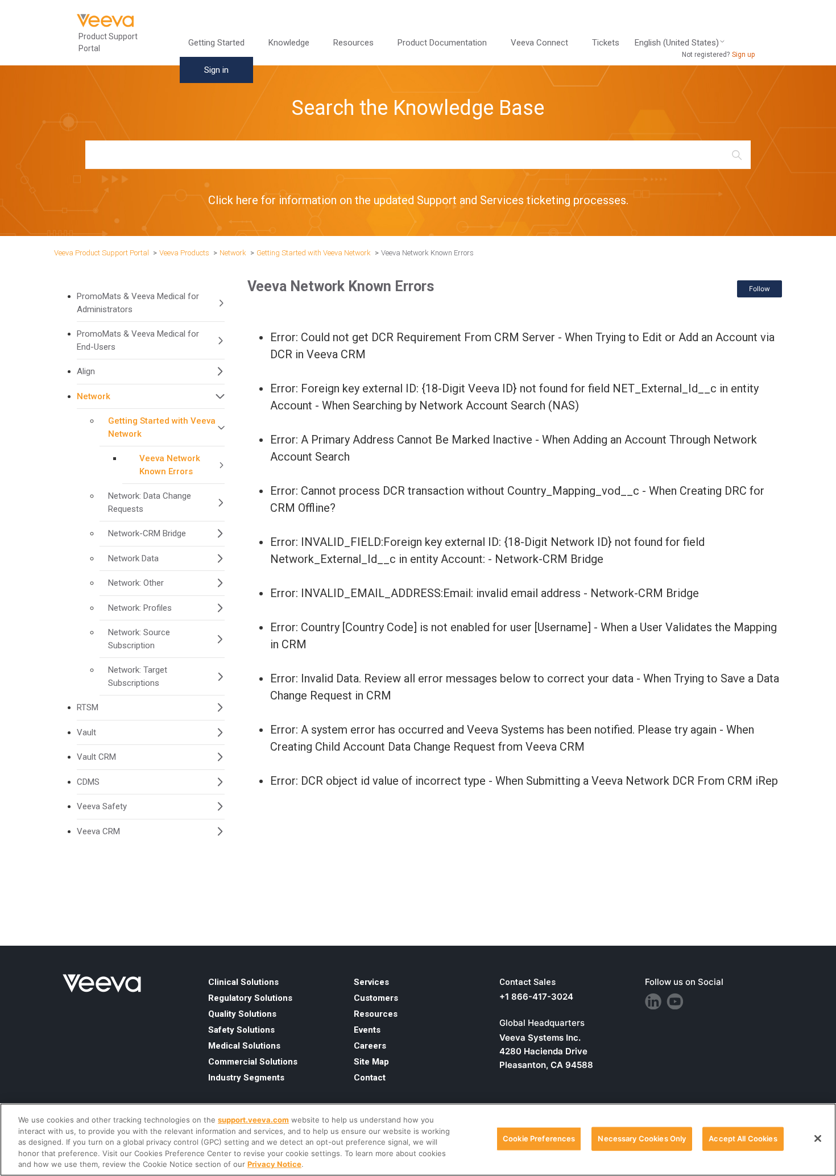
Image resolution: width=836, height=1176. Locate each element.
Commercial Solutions (252, 1062)
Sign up (743, 55)
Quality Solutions (242, 1014)
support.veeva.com (253, 1119)
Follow (759, 288)
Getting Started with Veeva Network (313, 253)
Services (371, 982)
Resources (376, 1014)
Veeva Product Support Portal (101, 253)
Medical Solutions (244, 1046)
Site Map (371, 1062)
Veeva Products (184, 253)
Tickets (605, 43)
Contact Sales (527, 982)
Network (233, 253)
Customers (376, 998)
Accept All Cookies (743, 1138)
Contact (370, 1078)
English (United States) (677, 43)
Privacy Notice (274, 1164)
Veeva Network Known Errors (427, 253)
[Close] (817, 1138)
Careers (370, 1046)
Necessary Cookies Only (642, 1138)
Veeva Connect (539, 43)
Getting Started (216, 43)
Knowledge (288, 43)
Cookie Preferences (539, 1138)
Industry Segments (246, 1078)
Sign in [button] (216, 70)
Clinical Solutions (243, 982)
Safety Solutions (241, 1030)
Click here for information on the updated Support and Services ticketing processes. (418, 200)
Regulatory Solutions (250, 998)
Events (367, 1030)
